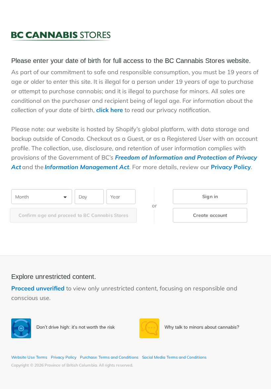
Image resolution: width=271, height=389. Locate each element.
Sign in (210, 196)
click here (109, 110)
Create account (210, 215)
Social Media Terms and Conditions (174, 357)
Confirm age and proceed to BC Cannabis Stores (73, 215)
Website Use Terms (29, 357)
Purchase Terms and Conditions (109, 357)
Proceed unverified (38, 288)
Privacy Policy (231, 167)
